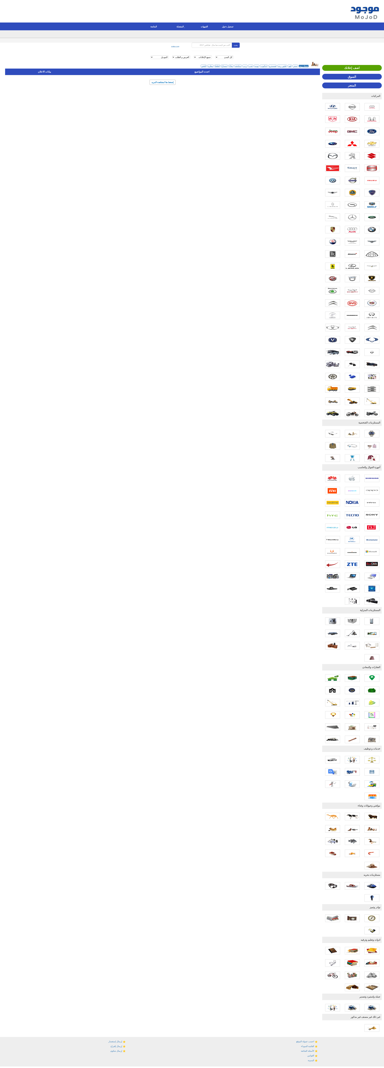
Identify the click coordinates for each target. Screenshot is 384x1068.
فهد (289, 66)
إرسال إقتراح (117, 1046)
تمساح (224, 66)
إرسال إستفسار (115, 1041)
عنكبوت (264, 66)
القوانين (311, 1055)
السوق (352, 76)
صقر (295, 66)
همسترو (272, 66)
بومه (257, 66)
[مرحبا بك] (365, 12)
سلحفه (238, 66)
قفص (203, 66)
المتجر (352, 85)
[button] (228, 26)
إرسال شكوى (116, 1051)
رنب (245, 66)
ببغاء (231, 66)
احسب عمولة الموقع (305, 1041)
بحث (236, 45)
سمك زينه (303, 66)
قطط (217, 66)
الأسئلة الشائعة (308, 1051)
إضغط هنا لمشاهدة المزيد (163, 82)
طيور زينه (282, 66)
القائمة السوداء (308, 1046)
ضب (251, 66)
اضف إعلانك (352, 67)
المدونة (311, 1060)
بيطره (210, 66)
